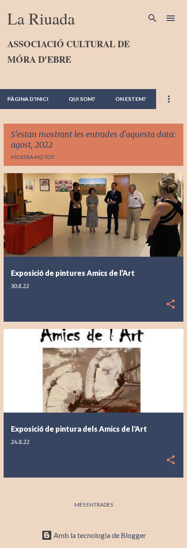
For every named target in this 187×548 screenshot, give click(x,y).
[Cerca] (152, 18)
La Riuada (41, 18)
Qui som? (82, 98)
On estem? (130, 98)
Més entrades (93, 504)
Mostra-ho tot (32, 157)
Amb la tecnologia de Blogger (99, 535)
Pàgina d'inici (28, 98)
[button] (170, 305)
